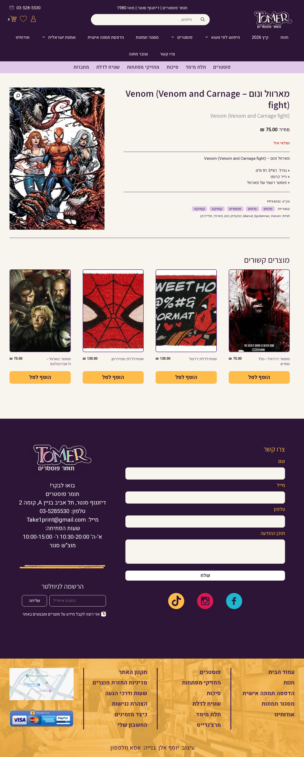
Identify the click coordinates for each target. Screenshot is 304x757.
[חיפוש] (203, 19)
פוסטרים (185, 37)
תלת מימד (195, 67)
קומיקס (217, 208)
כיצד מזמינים (130, 714)
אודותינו (23, 37)
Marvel (248, 216)
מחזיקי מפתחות (143, 67)
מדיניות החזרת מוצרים (119, 683)
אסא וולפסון (125, 748)
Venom (276, 216)
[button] (18, 96)
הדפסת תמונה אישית (106, 37)
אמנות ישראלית (62, 37)
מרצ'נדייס (209, 725)
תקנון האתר (133, 672)
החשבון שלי (132, 725)
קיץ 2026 (260, 37)
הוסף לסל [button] (259, 377)
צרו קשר (167, 54)
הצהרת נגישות (129, 704)
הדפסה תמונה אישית (268, 693)
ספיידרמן (206, 216)
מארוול (218, 216)
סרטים (268, 208)
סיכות (172, 67)
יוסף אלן (168, 748)
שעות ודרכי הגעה (126, 693)
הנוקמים (236, 216)
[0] (13, 20)
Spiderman (261, 216)
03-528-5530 (28, 8)
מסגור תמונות (147, 37)
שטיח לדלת (108, 67)
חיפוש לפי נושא (225, 37)
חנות (284, 37)
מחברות (81, 67)
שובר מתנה (138, 54)
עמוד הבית (281, 672)
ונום (226, 216)
